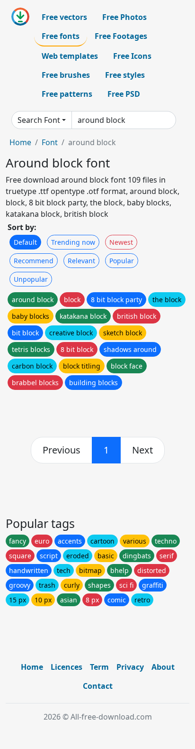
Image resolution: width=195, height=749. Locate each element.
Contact (98, 686)
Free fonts (61, 36)
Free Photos (124, 17)
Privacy (130, 667)
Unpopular (31, 279)
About (163, 667)
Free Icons (132, 56)
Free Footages (121, 36)
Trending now (73, 242)
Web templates (70, 56)
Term (99, 667)
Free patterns (67, 94)
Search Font (39, 120)
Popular (121, 260)
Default (25, 242)
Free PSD (123, 94)
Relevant (81, 260)
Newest (121, 242)
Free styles (125, 75)
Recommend (33, 260)
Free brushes (66, 75)
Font (50, 142)
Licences (66, 667)
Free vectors (64, 17)
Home (20, 142)
